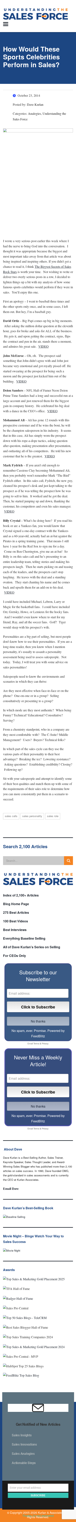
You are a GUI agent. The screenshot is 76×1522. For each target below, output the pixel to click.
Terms (36, 1043)
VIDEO (43, 346)
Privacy (45, 1043)
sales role (52, 816)
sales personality (32, 816)
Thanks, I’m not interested (38, 1515)
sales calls (11, 816)
